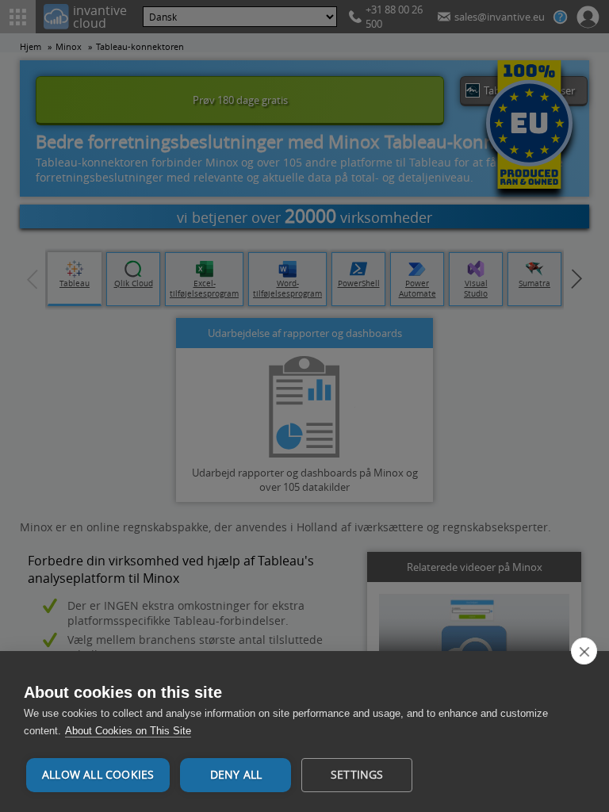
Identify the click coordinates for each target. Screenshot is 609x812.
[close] (584, 651)
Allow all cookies (98, 775)
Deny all (236, 775)
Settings (357, 775)
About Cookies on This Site (128, 731)
